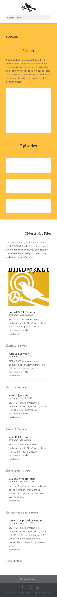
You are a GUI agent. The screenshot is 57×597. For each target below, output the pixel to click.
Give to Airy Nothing (22, 479)
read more (14, 334)
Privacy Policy (27, 579)
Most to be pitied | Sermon (25, 520)
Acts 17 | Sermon (19, 437)
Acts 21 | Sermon (19, 395)
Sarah (15, 315)
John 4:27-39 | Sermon (22, 312)
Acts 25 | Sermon (19, 354)
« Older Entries (14, 561)
